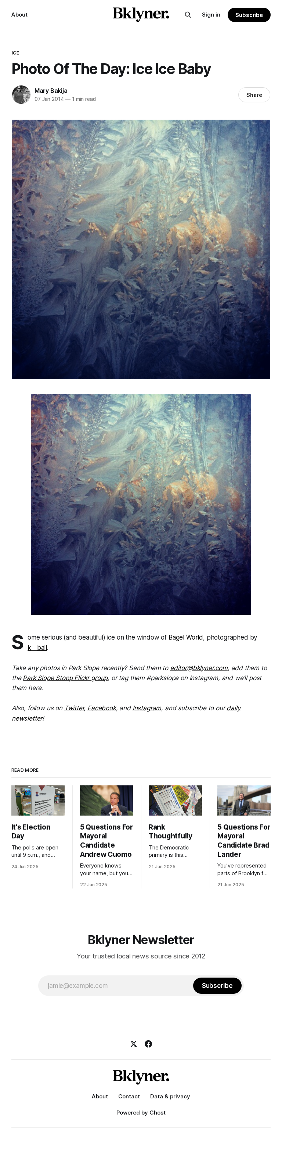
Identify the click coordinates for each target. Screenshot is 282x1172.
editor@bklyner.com (199, 668)
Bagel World (186, 637)
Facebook (101, 708)
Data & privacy (170, 1096)
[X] (133, 1044)
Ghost (157, 1112)
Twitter (74, 708)
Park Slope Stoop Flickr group (65, 678)
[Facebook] (148, 1044)
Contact (129, 1096)
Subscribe (249, 14)
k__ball (37, 647)
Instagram (147, 708)
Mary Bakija (51, 90)
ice (15, 53)
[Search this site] (188, 15)
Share (254, 94)
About (19, 14)
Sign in (211, 14)
